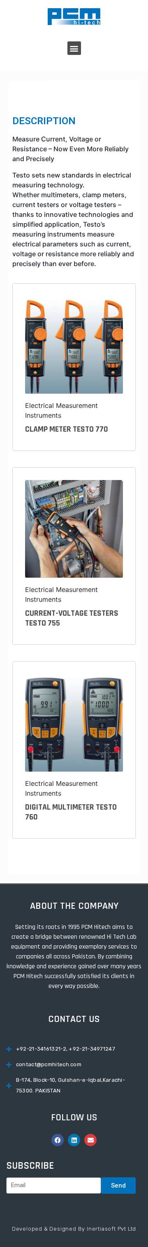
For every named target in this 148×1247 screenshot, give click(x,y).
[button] (74, 48)
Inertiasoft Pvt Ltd (111, 1229)
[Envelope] (90, 1140)
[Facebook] (57, 1140)
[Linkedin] (74, 1140)
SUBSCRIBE (30, 1165)
